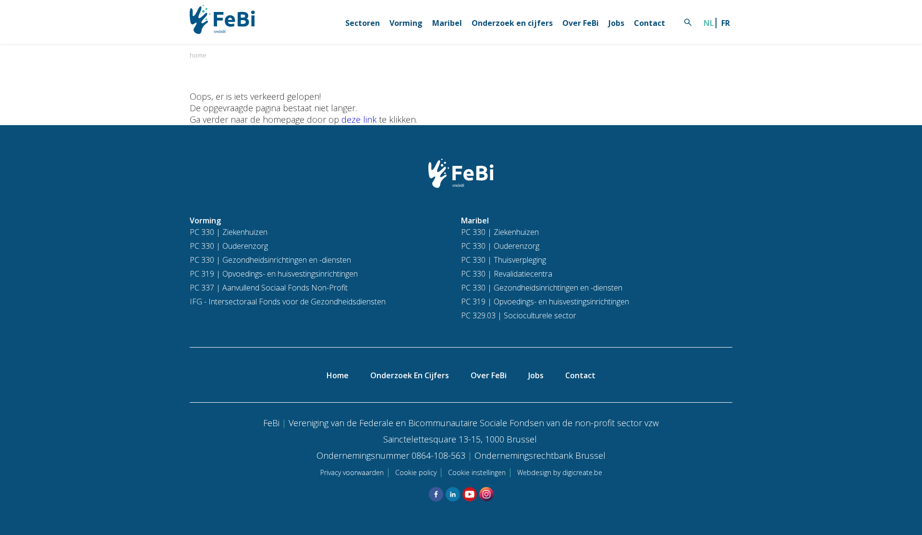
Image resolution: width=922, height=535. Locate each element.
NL (709, 23)
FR (725, 23)
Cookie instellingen (477, 472)
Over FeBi (580, 23)
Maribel (447, 23)
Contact (649, 23)
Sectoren (362, 23)
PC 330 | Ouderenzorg (229, 246)
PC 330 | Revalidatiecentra (506, 273)
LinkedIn (453, 494)
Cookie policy (416, 472)
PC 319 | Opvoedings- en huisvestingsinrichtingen (274, 273)
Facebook (436, 494)
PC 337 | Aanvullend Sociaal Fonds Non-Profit (269, 287)
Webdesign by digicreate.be (559, 472)
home (198, 55)
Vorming (406, 23)
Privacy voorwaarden (352, 472)
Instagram (486, 494)
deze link (358, 119)
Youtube (469, 494)
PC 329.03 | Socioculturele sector (518, 315)
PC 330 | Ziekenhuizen (228, 232)
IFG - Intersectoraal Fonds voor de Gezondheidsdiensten (288, 301)
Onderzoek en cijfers (512, 23)
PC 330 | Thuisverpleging (503, 260)
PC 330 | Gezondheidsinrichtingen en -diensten (270, 260)
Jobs (616, 23)
